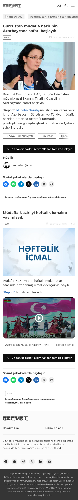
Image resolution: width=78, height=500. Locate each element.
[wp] (13, 184)
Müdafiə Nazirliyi (28, 110)
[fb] (6, 184)
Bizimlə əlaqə (54, 428)
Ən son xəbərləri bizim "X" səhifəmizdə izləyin (41, 149)
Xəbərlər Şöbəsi (23, 165)
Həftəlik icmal (65, 344)
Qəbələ (65, 135)
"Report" (9, 292)
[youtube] (49, 462)
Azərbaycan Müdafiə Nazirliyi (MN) (27, 344)
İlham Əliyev (13, 16)
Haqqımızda (11, 428)
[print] (44, 184)
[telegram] (21, 184)
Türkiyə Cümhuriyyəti (19, 135)
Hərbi (7, 37)
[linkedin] (36, 184)
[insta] (14, 462)
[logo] (12, 6)
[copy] (51, 184)
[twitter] (29, 184)
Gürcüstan (47, 135)
